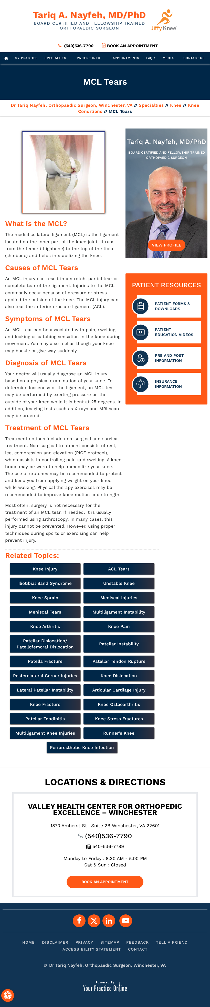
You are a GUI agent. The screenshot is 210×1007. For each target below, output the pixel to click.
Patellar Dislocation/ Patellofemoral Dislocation (45, 643)
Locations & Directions (105, 782)
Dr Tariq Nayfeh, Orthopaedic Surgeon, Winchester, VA (72, 105)
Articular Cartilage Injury (118, 690)
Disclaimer (55, 942)
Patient (174, 332)
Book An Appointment (105, 882)
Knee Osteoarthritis (119, 704)
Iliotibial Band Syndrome (45, 583)
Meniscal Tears (45, 612)
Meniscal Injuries (118, 597)
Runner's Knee (118, 733)
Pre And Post (169, 358)
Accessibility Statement (91, 949)
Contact (138, 949)
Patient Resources (166, 285)
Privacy (84, 942)
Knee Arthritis (45, 626)
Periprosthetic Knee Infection (82, 747)
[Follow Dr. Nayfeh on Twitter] (94, 920)
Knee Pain (119, 626)
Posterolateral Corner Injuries (45, 675)
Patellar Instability (119, 643)
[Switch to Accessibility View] (7, 995)
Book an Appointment (132, 45)
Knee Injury (45, 568)
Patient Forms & (172, 306)
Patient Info (88, 58)
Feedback (137, 942)
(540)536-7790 (78, 45)
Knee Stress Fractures (119, 718)
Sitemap (109, 942)
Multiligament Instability (118, 612)
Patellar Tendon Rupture (118, 661)
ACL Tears (119, 568)
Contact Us (194, 58)
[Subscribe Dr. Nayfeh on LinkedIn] (108, 920)
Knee (176, 105)
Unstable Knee (119, 583)
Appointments (126, 58)
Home (28, 942)
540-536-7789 (108, 846)
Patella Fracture (45, 661)
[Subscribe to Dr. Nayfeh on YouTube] (125, 920)
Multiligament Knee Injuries (45, 733)
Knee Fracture (45, 704)
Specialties (55, 58)
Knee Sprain (45, 597)
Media (168, 58)
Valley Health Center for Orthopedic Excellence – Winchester (105, 809)
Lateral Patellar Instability (45, 690)
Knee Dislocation (119, 675)
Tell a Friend (172, 942)
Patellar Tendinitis (45, 718)
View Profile (166, 245)
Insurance (168, 384)
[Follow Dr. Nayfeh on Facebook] (79, 920)
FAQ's (150, 58)
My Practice (26, 58)
